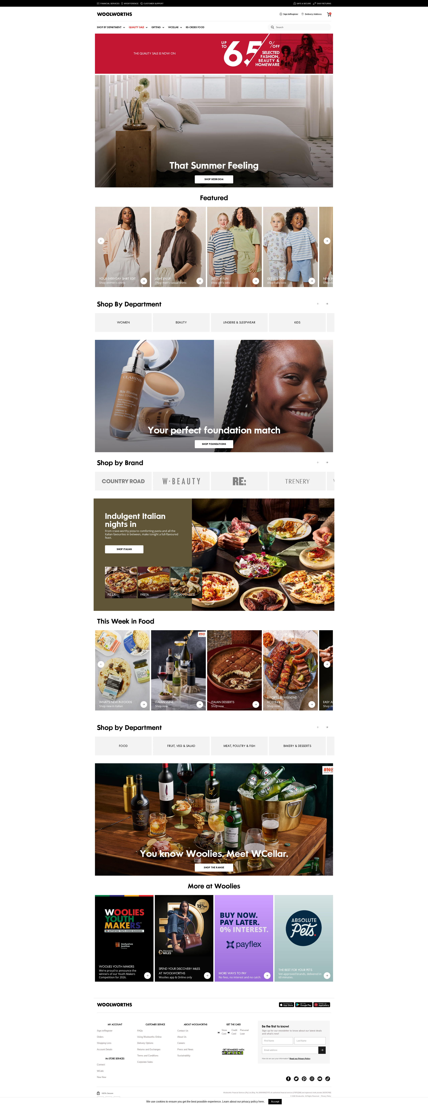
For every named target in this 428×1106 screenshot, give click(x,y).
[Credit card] (229, 1033)
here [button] (261, 1101)
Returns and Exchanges (148, 1049)
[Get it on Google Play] (304, 1004)
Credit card (234, 1032)
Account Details (104, 1049)
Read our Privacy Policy (300, 1059)
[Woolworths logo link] (114, 14)
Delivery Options (145, 1043)
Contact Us (182, 1030)
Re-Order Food (195, 27)
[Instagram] (313, 1079)
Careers (181, 1043)
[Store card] (219, 1033)
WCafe (100, 1071)
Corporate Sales (145, 1062)
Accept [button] (275, 1101)
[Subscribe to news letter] (322, 1050)
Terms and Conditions (147, 1055)
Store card (224, 1032)
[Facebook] (290, 1079)
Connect (101, 1064)
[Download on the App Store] (287, 1004)
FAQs (140, 1030)
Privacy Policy (326, 1096)
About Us (181, 1037)
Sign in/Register (104, 1030)
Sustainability (183, 1055)
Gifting (156, 27)
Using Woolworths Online (149, 1037)
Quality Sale (136, 27)
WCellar (173, 27)
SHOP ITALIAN (124, 549)
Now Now (101, 1077)
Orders (100, 1037)
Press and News (185, 1049)
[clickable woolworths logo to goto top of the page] (114, 1005)
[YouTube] (321, 1079)
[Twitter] (298, 1079)
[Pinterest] (306, 1079)
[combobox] (302, 27)
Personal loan (244, 1032)
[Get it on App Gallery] (322, 1004)
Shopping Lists (104, 1043)
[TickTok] (329, 1079)
